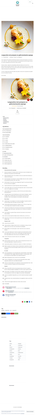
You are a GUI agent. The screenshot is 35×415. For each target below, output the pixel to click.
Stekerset (5, 123)
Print (17, 313)
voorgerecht (14, 310)
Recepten (11, 57)
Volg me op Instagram (17, 407)
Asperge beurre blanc (7, 153)
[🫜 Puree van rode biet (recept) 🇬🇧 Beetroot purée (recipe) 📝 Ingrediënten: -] (4, 407)
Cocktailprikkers (6, 121)
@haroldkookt (9, 288)
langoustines (7, 310)
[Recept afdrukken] (31, 100)
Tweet (4, 313)
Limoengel (6, 156)
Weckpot (4, 119)
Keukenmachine (6, 117)
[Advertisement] (17, 14)
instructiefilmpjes (22, 257)
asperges (2, 310)
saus (11, 310)
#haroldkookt (27, 288)
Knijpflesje (5, 120)
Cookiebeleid (22, 413)
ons (8, 295)
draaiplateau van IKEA (18, 269)
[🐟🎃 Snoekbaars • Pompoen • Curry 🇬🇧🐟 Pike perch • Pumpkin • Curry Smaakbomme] (27, 407)
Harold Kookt (5, 57)
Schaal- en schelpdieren (18, 57)
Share (8, 313)
